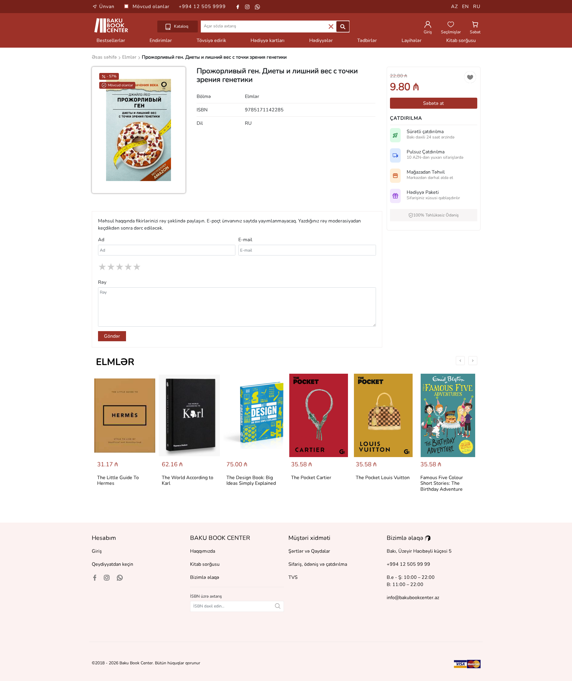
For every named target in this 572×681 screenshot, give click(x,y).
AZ (454, 6)
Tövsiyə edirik (211, 40)
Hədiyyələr (321, 40)
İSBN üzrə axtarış (206, 596)
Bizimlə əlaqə (204, 577)
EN (465, 6)
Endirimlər (161, 40)
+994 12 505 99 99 (408, 564)
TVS (293, 577)
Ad (101, 239)
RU (477, 6)
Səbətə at (433, 103)
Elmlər (115, 362)
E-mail (245, 239)
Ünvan (107, 6)
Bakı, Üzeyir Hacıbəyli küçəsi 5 (419, 551)
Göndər (112, 336)
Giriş (97, 551)
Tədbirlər (367, 40)
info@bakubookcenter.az (413, 597)
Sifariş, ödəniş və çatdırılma (317, 564)
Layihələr (412, 40)
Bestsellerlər (111, 40)
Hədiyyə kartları (268, 40)
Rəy (102, 282)
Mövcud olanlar (152, 6)
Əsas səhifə (105, 57)
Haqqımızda (202, 551)
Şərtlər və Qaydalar (309, 551)
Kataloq (180, 26)
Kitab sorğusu (461, 40)
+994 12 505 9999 (202, 6)
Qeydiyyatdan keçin (112, 564)
